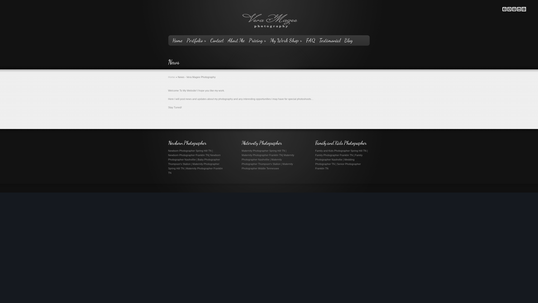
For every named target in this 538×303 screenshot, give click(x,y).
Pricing (257, 41)
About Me (236, 41)
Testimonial (329, 41)
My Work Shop (286, 41)
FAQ (310, 41)
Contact (217, 41)
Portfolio (196, 41)
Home (178, 41)
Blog (348, 41)
